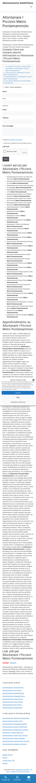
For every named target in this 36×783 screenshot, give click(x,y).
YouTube (6, 663)
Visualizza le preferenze (18, 402)
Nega (18, 397)
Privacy (5, 757)
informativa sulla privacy (15, 139)
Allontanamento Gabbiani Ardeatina (15, 744)
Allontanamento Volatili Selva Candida (15, 730)
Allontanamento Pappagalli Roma (14, 696)
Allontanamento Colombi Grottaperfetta (16, 718)
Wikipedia (13, 663)
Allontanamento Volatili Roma (18, 3)
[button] (33, 380)
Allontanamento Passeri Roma (13, 699)
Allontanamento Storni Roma (12, 705)
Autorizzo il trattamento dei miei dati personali (17, 143)
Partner (5, 763)
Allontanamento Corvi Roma (12, 690)
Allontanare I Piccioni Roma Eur (13, 732)
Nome (4, 98)
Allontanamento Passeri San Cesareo (15, 735)
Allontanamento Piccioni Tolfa (12, 721)
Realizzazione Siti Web (22, 769)
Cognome (5, 105)
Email (5, 109)
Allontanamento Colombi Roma (13, 687)
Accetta (18, 392)
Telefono (6, 118)
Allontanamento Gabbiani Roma (13, 693)
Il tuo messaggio (8, 126)
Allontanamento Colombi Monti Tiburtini (16, 741)
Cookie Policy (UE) (9, 760)
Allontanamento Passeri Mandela (14, 738)
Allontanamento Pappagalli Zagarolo (15, 724)
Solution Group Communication (20, 771)
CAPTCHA (6, 146)
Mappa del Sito (8, 755)
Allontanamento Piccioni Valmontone (15, 727)
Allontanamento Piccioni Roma (13, 702)
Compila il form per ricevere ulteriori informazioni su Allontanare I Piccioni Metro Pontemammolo (18, 68)
